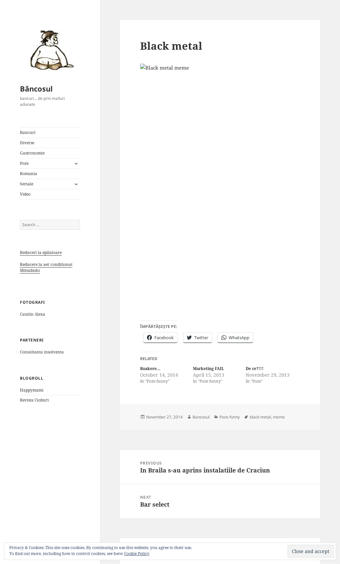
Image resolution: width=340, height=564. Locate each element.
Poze (24, 163)
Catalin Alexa (32, 314)
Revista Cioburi (34, 400)
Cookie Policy (136, 553)
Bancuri (28, 132)
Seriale (26, 184)
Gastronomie (32, 153)
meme (279, 417)
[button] (50, 50)
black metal (260, 417)
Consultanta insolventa (42, 352)
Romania (28, 173)
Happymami (31, 390)
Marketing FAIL (208, 368)
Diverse (27, 143)
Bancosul (201, 417)
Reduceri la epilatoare (41, 252)
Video (25, 194)
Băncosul (36, 89)
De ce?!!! (255, 368)
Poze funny (229, 417)
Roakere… (150, 368)
